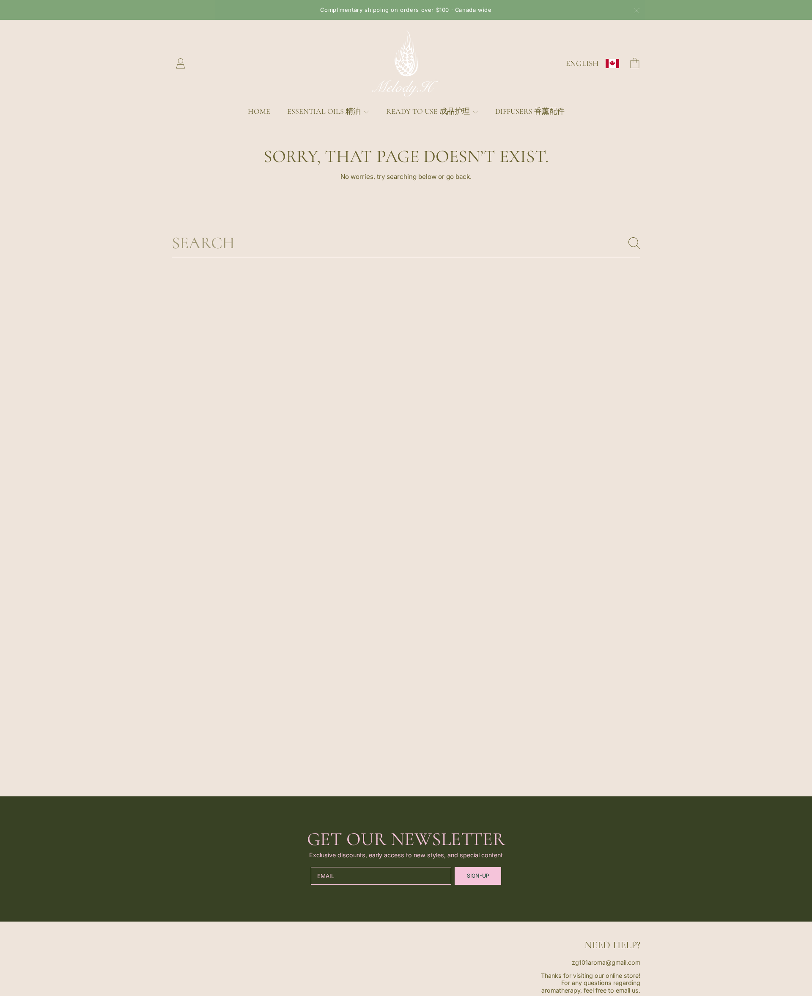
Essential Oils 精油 (324, 111)
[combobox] (406, 243)
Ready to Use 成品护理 (429, 111)
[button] (635, 63)
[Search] (634, 243)
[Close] (637, 10)
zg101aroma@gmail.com (606, 962)
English (582, 63)
